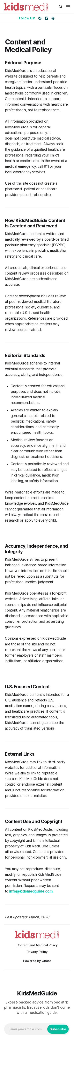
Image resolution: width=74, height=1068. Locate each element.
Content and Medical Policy (37, 945)
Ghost (46, 961)
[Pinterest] (53, 18)
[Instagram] (46, 18)
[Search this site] (60, 6)
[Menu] (68, 6)
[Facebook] (40, 18)
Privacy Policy (37, 952)
